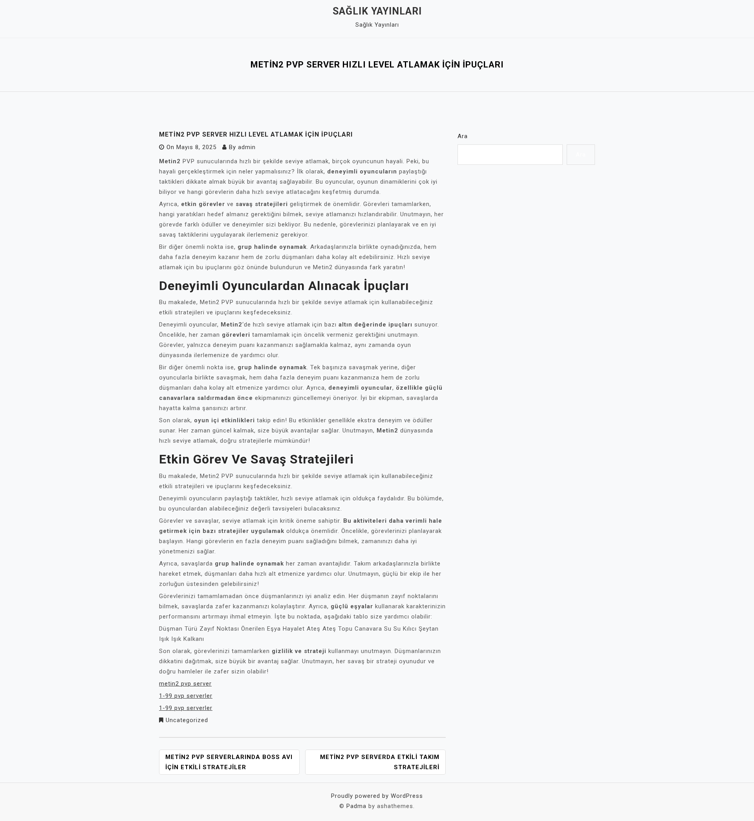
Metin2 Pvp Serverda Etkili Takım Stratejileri (379, 762)
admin (247, 147)
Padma (356, 806)
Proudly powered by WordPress (377, 795)
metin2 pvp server (185, 683)
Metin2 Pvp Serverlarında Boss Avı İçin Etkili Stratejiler (229, 762)
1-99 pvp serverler (185, 695)
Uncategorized (187, 720)
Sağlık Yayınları (377, 11)
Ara (463, 136)
